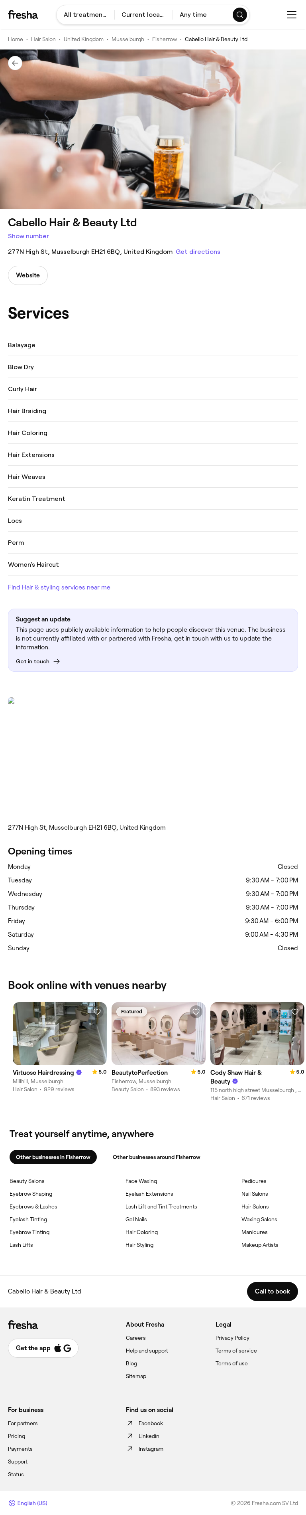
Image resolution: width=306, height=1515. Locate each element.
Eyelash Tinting (28, 1219)
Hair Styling (139, 1245)
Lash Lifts (21, 1245)
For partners (23, 1423)
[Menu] (291, 14)
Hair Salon (43, 39)
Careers (136, 1338)
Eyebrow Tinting (29, 1232)
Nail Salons (254, 1194)
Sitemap (136, 1376)
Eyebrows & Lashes (33, 1206)
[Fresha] (23, 14)
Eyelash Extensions (149, 1194)
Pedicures (254, 1181)
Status (16, 1474)
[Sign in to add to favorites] (97, 1011)
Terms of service (236, 1350)
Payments (20, 1449)
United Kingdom (84, 39)
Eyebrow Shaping (31, 1194)
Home (15, 39)
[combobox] (85, 15)
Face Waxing (141, 1181)
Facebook (151, 1423)
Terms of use (232, 1363)
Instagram (151, 1449)
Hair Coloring (142, 1232)
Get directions (198, 251)
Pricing (16, 1436)
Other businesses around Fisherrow (156, 1157)
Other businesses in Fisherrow (53, 1157)
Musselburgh (128, 39)
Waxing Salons (259, 1219)
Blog (131, 1363)
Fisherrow (164, 39)
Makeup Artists (260, 1245)
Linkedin (149, 1436)
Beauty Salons (27, 1181)
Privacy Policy (232, 1338)
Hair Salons (255, 1206)
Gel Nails (136, 1219)
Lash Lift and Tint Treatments (161, 1206)
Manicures (254, 1232)
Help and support (147, 1350)
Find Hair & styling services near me (59, 587)
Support (17, 1461)
